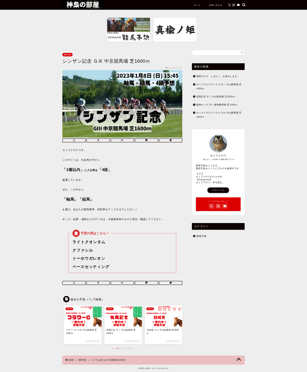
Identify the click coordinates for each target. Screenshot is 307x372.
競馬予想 (67, 55)
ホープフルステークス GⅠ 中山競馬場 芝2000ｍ (218, 86)
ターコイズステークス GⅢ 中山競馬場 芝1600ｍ (218, 115)
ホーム (197, 5)
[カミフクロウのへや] (83, 8)
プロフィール (218, 190)
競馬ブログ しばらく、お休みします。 (218, 76)
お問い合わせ (215, 5)
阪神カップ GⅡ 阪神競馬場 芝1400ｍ (217, 105)
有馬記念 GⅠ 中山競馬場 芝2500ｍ (215, 96)
